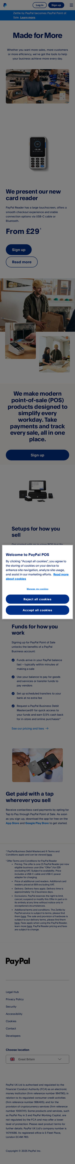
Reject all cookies (37, 599)
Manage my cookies (37, 589)
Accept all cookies (37, 610)
